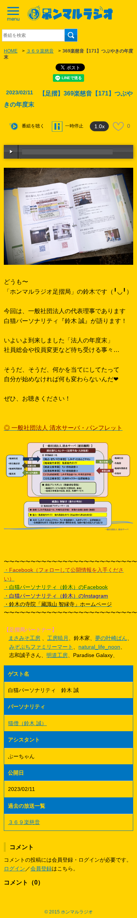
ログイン (14, 868)
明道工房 (57, 655)
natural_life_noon (99, 647)
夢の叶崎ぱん (111, 638)
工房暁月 (57, 638)
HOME (11, 51)
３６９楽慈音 (40, 51)
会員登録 (41, 868)
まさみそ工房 (24, 638)
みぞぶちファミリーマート (41, 647)
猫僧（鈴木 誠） (27, 723)
